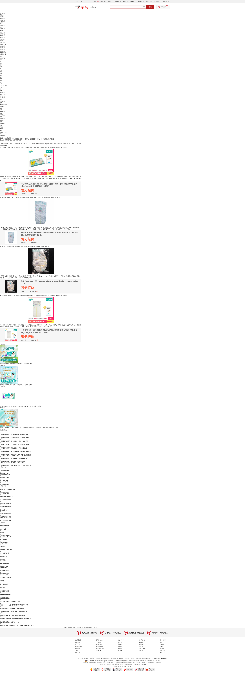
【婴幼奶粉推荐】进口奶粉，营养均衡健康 (12, 462)
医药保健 (2, 123)
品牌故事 (2, 22)
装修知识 (2, 34)
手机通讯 (2, 128)
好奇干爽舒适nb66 (5, 594)
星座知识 (2, 47)
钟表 (1, 125)
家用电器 (2, 89)
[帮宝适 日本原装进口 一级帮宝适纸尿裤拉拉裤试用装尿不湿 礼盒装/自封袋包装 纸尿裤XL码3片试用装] (41, 212)
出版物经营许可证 (111, 662)
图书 (1, 130)
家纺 (1, 99)
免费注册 (103, 1)
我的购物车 (163, 7)
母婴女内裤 (3, 556)
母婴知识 (2, 37)
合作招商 (98, 658)
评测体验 (2, 25)
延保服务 (162, 646)
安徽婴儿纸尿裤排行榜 (6, 496)
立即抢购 (2, 365)
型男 (1, 75)
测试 (1, 134)
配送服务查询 (99, 646)
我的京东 (117, 1)
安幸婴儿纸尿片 (4, 574)
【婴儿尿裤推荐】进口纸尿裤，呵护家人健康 (13, 612)
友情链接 (121, 658)
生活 (1, 65)
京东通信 (162, 650)
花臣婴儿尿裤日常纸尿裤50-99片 (10, 622)
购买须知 (2, 20)
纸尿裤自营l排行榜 (5, 517)
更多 (1, 23)
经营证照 (143, 664)
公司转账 (120, 650)
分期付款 (120, 646)
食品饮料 (2, 118)
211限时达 (99, 644)
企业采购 (132, 1)
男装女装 (2, 39)
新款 (64, 627)
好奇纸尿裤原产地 (5, 536)
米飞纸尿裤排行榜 (5, 500)
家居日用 (2, 101)
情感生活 (2, 46)
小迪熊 (2, 581)
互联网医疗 (3, 54)
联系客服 (77, 652)
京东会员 (125, 1)
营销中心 (109, 658)
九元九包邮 (3, 539)
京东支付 (124, 666)
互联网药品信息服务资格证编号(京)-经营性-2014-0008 (130, 661)
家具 (1, 103)
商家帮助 (103, 658)
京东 (88, 8)
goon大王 (3, 529)
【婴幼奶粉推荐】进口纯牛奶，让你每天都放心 (14, 458)
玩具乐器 (2, 120)
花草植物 (2, 51)
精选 (1, 59)
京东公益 (150, 658)
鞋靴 (1, 122)
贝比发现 (2, 546)
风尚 (1, 66)
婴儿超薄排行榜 (4, 510)
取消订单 (141, 650)
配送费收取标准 (100, 648)
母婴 (1, 113)
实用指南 (2, 13)
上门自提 (98, 643)
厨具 (1, 91)
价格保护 (141, 644)
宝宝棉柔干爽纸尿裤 (6, 550)
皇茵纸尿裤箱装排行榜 (6, 503)
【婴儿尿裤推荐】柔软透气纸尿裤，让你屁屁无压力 (15, 465)
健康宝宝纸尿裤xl (5, 598)
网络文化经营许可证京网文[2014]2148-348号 (128, 662)
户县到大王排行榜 (5, 520)
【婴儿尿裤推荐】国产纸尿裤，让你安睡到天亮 (14, 441)
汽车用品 (2, 115)
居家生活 (2, 32)
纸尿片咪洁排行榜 (5, 513)
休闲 (1, 84)
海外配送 (98, 650)
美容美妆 (2, 30)
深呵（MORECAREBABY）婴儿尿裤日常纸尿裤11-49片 (17, 625)
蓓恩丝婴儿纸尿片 (5, 474)
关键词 (77, 627)
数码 (1, 70)
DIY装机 (162, 644)
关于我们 (80, 658)
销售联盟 (127, 658)
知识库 (70, 627)
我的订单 (110, 1)
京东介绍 (2, 135)
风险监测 (138, 658)
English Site (157, 658)
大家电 (77, 650)
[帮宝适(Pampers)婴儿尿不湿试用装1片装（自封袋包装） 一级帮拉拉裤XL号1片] (41, 261)
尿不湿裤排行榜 (4, 493)
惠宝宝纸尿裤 (4, 567)
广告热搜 (95, 627)
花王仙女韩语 (4, 584)
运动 (1, 77)
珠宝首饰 (2, 127)
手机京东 (140, 1)
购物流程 (77, 643)
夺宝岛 (162, 643)
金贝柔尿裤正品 (4, 591)
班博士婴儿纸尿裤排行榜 (7, 489)
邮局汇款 (120, 648)
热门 (1, 61)
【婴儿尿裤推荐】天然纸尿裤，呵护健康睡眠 (13, 448)
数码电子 (2, 41)
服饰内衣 (2, 96)
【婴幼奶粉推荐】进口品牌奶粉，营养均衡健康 (14, 434)
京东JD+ (162, 652)
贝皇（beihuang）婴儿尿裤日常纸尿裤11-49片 (14, 605)
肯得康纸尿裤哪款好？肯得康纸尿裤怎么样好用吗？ (15, 618)
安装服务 (2, 15)
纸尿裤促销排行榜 (5, 506)
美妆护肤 (2, 111)
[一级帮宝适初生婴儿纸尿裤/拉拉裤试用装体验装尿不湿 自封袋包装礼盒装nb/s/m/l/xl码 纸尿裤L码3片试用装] (41, 310)
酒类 (1, 108)
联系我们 (86, 658)
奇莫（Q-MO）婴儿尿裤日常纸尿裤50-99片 (13, 615)
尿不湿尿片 (3, 560)
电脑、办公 (3, 94)
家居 (1, 80)
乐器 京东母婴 (3, 85)
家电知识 (2, 28)
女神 (1, 73)
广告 (1, 87)
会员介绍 (77, 644)
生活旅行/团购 (78, 646)
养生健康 (2, 35)
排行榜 (67, 627)
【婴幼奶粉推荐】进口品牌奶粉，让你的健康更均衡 (15, 451)
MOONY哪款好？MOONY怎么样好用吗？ (12, 608)
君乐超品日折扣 (4, 570)
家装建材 (2, 106)
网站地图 (87, 627)
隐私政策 (144, 658)
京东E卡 (162, 648)
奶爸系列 (2, 587)
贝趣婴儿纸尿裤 (4, 470)
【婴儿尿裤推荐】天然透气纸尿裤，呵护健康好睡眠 (15, 455)
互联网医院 (3, 53)
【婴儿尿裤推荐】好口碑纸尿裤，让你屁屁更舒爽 (14, 444)
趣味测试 (2, 58)
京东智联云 (82, 627)
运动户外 (2, 42)
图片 (91, 627)
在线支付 (120, 644)
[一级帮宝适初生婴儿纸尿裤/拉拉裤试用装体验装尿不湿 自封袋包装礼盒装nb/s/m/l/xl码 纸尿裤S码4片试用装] (41, 162)
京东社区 (133, 658)
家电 (1, 82)
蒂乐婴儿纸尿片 (4, 484)
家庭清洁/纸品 (3, 104)
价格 (74, 627)
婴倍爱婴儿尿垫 (4, 477)
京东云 (129, 666)
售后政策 (141, 643)
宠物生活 (2, 92)
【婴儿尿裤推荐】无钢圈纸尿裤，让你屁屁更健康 (14, 438)
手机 (1, 63)
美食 (1, 72)
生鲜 (1, 116)
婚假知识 (2, 49)
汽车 (1, 78)
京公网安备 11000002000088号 (95, 661)
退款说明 (141, 646)
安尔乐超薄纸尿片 (5, 563)
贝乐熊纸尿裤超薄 (5, 577)
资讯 (1, 56)
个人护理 (2, 97)
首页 (6, 137)
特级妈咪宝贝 (4, 543)
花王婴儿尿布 (4, 481)
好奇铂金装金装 (4, 525)
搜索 (150, 7)
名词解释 (2, 16)
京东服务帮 (3, 44)
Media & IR (164, 658)
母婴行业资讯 (3, 132)
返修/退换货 (142, 648)
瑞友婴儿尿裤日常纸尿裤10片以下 (10, 601)
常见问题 (2, 18)
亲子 (1, 68)
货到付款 (120, 643)
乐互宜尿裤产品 (4, 553)
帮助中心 (2, 27)
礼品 (1, 109)
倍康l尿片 (3, 532)
